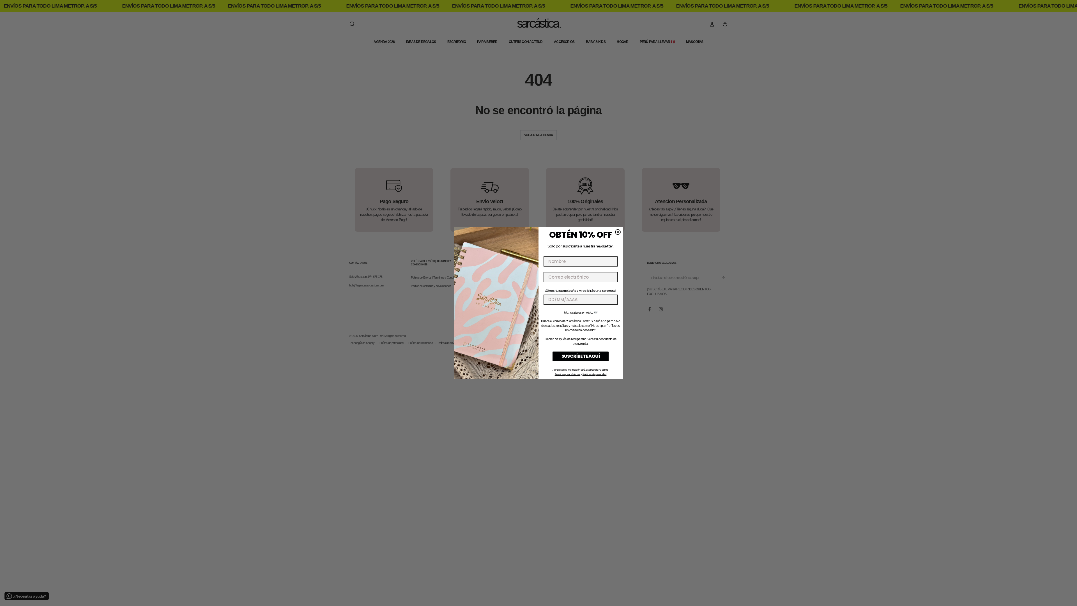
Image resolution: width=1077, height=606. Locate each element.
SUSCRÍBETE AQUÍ (580, 356)
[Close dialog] (617, 232)
